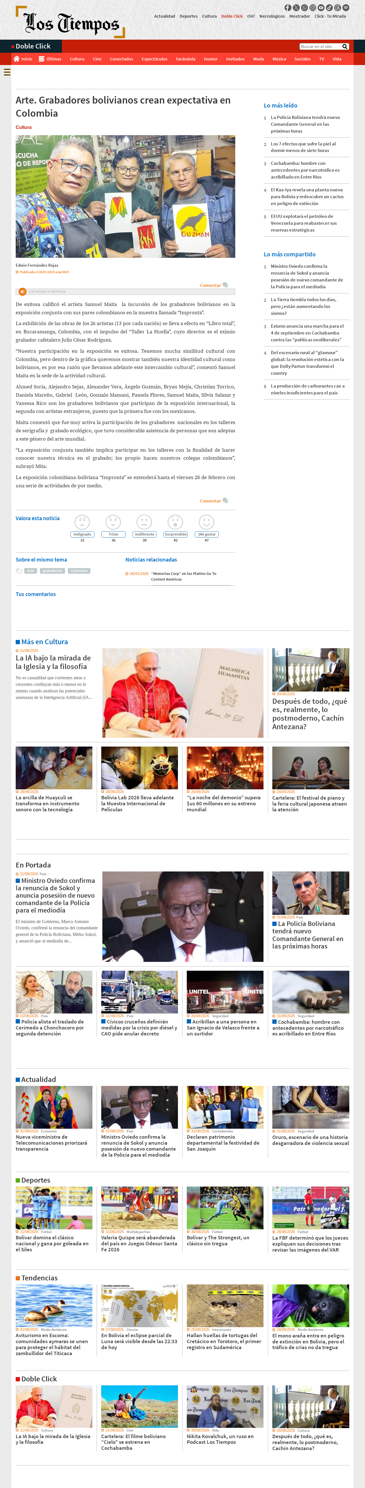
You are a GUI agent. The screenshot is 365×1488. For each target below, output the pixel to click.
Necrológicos (272, 16)
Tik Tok (329, 7)
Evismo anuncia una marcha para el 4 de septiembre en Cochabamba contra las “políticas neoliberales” (307, 333)
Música (279, 59)
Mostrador (299, 16)
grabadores (52, 570)
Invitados (235, 59)
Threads (337, 7)
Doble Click (232, 16)
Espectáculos (154, 59)
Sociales (303, 59)
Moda (258, 59)
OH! (251, 16)
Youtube (321, 7)
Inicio (26, 59)
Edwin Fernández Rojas (37, 265)
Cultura (209, 16)
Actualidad (164, 16)
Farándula (185, 59)
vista (15, 874)
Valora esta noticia (38, 518)
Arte (30, 570)
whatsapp (304, 7)
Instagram (312, 7)
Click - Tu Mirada (330, 16)
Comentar (210, 285)
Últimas (53, 59)
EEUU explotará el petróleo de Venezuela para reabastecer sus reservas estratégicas (304, 223)
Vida (337, 59)
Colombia (79, 570)
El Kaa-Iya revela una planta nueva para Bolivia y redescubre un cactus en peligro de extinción (307, 196)
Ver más (18, 650)
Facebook (288, 7)
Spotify (345, 7)
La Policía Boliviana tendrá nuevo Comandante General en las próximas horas (305, 124)
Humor (211, 59)
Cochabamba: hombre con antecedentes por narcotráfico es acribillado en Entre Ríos (305, 170)
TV (321, 59)
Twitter (296, 7)
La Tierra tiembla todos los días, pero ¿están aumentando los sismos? (303, 306)
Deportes (189, 16)
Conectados (121, 59)
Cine (97, 59)
